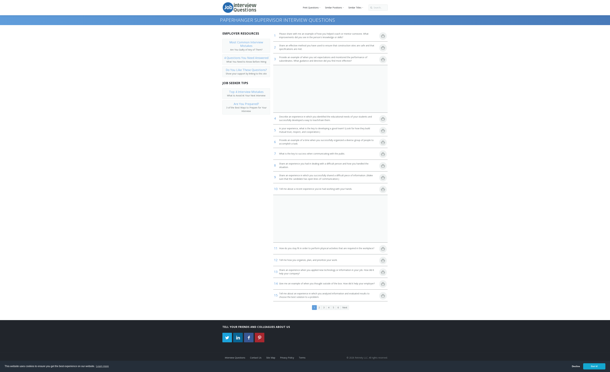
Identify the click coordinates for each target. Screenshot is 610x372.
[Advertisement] (330, 89)
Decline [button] (576, 366)
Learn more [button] (102, 366)
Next (344, 307)
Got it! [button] (594, 366)
